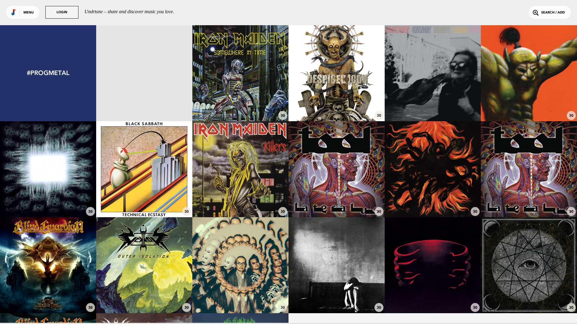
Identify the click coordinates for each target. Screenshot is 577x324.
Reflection (529, 201)
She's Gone (144, 201)
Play (144, 73)
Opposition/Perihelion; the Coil (529, 297)
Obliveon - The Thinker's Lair (144, 105)
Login (61, 12)
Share (164, 73)
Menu (28, 12)
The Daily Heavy (528, 105)
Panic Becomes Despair (336, 297)
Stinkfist (48, 201)
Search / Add (553, 12)
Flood (433, 297)
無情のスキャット (240, 297)
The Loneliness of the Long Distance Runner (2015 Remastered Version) (241, 99)
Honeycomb (432, 105)
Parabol (337, 201)
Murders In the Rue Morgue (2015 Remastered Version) (240, 197)
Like (124, 73)
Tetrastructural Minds (144, 297)
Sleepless (336, 105)
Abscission (433, 201)
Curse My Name (48, 297)
